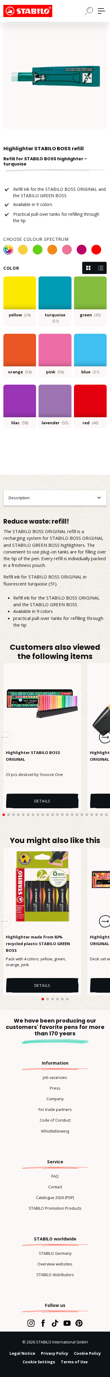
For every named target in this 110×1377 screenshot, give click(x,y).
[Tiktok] (54, 1323)
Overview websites (55, 1264)
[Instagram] (31, 1323)
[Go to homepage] (33, 11)
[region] (55, 76)
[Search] (89, 11)
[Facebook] (42, 1323)
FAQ (55, 1176)
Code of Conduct (55, 1120)
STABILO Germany (55, 1253)
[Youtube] (67, 1323)
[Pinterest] (78, 1323)
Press (55, 1088)
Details (42, 801)
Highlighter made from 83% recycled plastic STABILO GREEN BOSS (38, 943)
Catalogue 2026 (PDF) (55, 1197)
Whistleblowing (55, 1131)
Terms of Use (74, 1362)
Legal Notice (22, 1353)
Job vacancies (55, 1077)
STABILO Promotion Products (55, 1208)
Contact (55, 1187)
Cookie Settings (39, 1362)
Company (55, 1098)
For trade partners (55, 1109)
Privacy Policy (54, 1353)
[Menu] (101, 11)
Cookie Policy (87, 1353)
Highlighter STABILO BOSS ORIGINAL (33, 756)
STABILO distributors (55, 1274)
